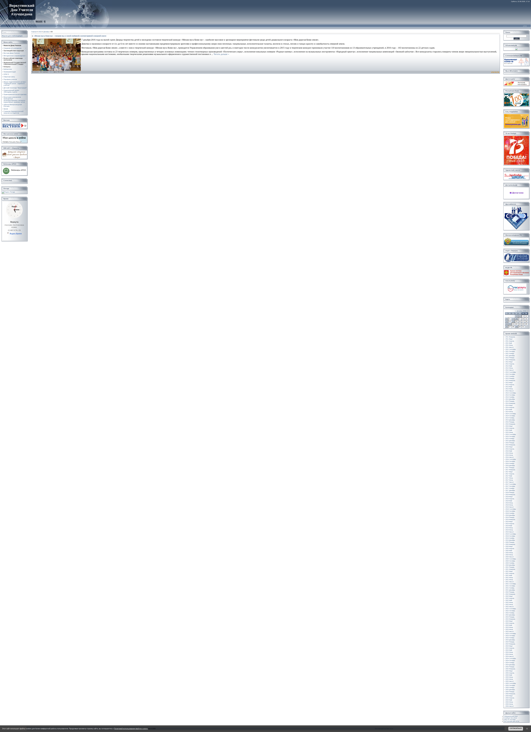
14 (513, 321)
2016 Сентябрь (510, 459)
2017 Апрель (509, 474)
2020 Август (509, 557)
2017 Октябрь (510, 486)
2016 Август (509, 457)
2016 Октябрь (510, 461)
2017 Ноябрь (509, 488)
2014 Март (509, 405)
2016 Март (509, 447)
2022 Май (508, 600)
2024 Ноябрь (509, 662)
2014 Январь (509, 401)
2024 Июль (509, 654)
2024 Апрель (509, 648)
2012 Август (509, 370)
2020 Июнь (509, 552)
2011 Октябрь (510, 351)
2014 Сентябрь (510, 413)
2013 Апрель (509, 384)
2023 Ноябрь (509, 638)
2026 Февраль (510, 694)
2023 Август (509, 631)
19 (506, 324)
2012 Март (509, 362)
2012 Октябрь (510, 374)
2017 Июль (509, 480)
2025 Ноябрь (509, 687)
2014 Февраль (510, 403)
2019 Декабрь (510, 540)
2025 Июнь (509, 677)
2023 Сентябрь (510, 633)
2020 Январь (509, 542)
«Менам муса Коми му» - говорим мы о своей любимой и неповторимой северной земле (70, 36)
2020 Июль (509, 555)
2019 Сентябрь (510, 534)
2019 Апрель (509, 523)
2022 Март (509, 596)
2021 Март (509, 571)
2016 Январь (509, 443)
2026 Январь (509, 691)
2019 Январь (509, 517)
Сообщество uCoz (510, 718)
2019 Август (509, 532)
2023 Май (508, 625)
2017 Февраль (510, 469)
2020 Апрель (509, 548)
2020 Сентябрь (510, 559)
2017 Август (509, 482)
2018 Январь (509, 492)
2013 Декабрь (510, 399)
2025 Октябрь (510, 685)
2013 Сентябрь (510, 393)
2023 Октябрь (510, 635)
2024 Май (508, 650)
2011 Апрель (509, 341)
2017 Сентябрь (510, 484)
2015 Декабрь (510, 440)
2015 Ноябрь (509, 438)
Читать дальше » (221, 54)
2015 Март (509, 426)
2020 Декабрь (510, 565)
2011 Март (509, 339)
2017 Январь (509, 467)
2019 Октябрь (510, 536)
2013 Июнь (509, 389)
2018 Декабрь (510, 515)
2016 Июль (509, 455)
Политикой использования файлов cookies (131, 729)
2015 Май (508, 430)
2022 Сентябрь (510, 608)
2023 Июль (509, 629)
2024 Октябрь (510, 660)
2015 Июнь (509, 432)
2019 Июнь (509, 528)
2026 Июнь (509, 702)
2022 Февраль (510, 594)
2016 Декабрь (510, 465)
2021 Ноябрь (509, 588)
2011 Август (509, 347)
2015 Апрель (509, 428)
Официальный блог (511, 716)
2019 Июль (509, 530)
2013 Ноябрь (509, 397)
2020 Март (509, 546)
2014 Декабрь (510, 420)
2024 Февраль (510, 644)
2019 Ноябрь (509, 538)
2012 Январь (509, 357)
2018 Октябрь (510, 511)
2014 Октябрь (510, 416)
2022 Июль (509, 604)
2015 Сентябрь (510, 434)
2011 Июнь (509, 345)
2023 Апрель (509, 623)
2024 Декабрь (510, 664)
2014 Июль (509, 411)
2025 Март (509, 671)
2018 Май (508, 501)
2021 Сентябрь (510, 584)
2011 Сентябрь (510, 349)
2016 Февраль (510, 445)
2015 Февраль (510, 424)
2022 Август (509, 606)
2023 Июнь (509, 627)
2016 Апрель (509, 449)
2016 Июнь (509, 453)
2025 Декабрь (510, 689)
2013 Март (509, 382)
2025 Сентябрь (510, 683)
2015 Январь (509, 422)
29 (516, 326)
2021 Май (508, 575)
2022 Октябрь (510, 611)
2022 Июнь (509, 602)
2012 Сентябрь (510, 372)
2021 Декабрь (510, 590)
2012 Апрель (509, 364)
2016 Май (508, 451)
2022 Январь (509, 592)
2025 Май (508, 675)
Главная (39, 21)
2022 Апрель (509, 598)
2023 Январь (509, 617)
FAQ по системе (510, 719)
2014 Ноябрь (509, 418)
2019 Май (508, 525)
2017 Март (509, 472)
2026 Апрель (509, 698)
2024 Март (509, 646)
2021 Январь (509, 567)
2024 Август (509, 656)
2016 (40, 31)
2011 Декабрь (510, 355)
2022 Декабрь (510, 615)
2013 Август (509, 391)
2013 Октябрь (510, 395)
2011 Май (508, 343)
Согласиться (516, 728)
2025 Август (509, 681)
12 (506, 321)
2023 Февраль (510, 619)
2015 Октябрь (510, 436)
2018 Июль (509, 505)
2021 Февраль (510, 569)
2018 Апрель (509, 499)
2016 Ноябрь (509, 463)
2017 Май (508, 476)
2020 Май (508, 550)
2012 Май (508, 366)
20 (510, 324)
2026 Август (509, 706)
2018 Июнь (509, 503)
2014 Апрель (509, 407)
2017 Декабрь (510, 490)
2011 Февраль (510, 337)
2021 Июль (509, 579)
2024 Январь (509, 642)
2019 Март (509, 521)
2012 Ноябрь (509, 376)
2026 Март (509, 696)
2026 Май (508, 700)
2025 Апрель (509, 673)
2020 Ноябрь (509, 563)
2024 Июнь (509, 652)
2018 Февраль (510, 494)
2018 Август (509, 507)
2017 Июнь (509, 478)
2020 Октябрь (510, 561)
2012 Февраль (510, 360)
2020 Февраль (510, 544)
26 (506, 326)
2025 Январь (509, 667)
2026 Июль (509, 704)
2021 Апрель (509, 573)
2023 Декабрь (510, 640)
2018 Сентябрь (510, 509)
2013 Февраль (510, 380)
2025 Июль (509, 679)
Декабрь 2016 (521, 311)
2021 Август (509, 582)
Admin (51, 72)
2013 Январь (509, 378)
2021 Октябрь (510, 586)
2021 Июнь (509, 577)
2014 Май (508, 409)
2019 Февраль (510, 519)
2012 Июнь (509, 368)
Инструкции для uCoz (511, 721)
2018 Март (509, 496)
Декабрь (46, 31)
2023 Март (509, 621)
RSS (525, 26)
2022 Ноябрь (509, 613)
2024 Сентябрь (510, 658)
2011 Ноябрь (509, 353)
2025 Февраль (510, 669)
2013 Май (508, 387)
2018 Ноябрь (509, 513)
